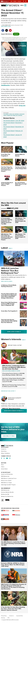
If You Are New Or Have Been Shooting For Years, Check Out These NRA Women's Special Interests (13, 608)
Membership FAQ (5, 494)
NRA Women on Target (6, 482)
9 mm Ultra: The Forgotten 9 (9, 311)
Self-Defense (15, 114)
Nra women (8, 371)
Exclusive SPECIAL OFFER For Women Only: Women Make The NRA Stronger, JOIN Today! (13, 564)
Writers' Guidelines (5, 453)
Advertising (3, 451)
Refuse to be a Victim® (6, 480)
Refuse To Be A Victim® (15, 345)
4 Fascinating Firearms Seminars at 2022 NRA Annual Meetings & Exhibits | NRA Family (13, 374)
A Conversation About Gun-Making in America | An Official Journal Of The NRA (6, 221)
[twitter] (6, 30)
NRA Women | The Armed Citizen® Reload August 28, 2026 (20, 220)
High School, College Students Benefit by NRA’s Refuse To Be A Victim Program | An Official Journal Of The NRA (13, 380)
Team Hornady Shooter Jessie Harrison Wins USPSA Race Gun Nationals (9, 321)
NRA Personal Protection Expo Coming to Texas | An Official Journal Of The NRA (14, 385)
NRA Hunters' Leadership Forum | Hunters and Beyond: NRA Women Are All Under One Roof (14, 367)
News (2, 26)
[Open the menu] (25, 5)
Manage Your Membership (7, 496)
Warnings (3, 617)
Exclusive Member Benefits (7, 492)
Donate (19, 1)
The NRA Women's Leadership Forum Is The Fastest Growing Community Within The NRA (13, 543)
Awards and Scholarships (7, 474)
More (10, 248)
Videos (2, 467)
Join (11, 1)
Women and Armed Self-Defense (14, 115)
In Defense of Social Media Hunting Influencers (8, 286)
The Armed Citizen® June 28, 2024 (13, 121)
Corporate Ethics (19, 615)
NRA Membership (5, 476)
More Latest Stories (17, 332)
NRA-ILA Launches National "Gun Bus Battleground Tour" (10, 270)
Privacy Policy (4, 615)
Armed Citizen (7, 26)
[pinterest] (10, 30)
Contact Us (3, 449)
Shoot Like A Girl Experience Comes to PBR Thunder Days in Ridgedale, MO (9, 303)
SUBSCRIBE (9, 436)
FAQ (8, 617)
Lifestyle (6, 281)
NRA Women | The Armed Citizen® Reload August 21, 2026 (20, 236)
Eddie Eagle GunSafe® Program (14, 398)
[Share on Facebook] (2, 30)
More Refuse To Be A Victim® (7, 391)
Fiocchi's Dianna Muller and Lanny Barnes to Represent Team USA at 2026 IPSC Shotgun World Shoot (9, 296)
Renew (15, 1)
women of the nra (15, 371)
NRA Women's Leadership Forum (8, 478)
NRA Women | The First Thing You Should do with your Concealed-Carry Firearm (7, 237)
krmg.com (22, 105)
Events (10, 281)
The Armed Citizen (7, 114)
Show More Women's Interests (15, 411)
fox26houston (5, 85)
